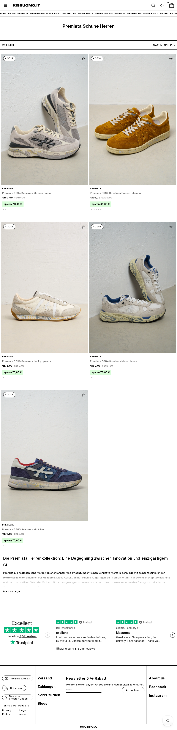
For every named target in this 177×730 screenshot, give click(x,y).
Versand (45, 678)
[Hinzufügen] (83, 59)
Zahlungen (46, 686)
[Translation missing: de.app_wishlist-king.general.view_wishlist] (162, 5)
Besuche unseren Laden (18, 697)
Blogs (42, 703)
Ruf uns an (16, 688)
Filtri (10, 44)
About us (157, 678)
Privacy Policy (6, 712)
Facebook (157, 686)
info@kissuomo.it (20, 678)
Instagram (158, 695)
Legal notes (23, 712)
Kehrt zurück (49, 695)
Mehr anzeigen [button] (12, 591)
